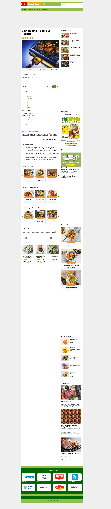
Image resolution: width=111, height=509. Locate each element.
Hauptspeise (54, 238)
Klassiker (42, 232)
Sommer (24, 7)
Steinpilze (72, 372)
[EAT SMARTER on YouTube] (57, 500)
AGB (40, 496)
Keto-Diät (52, 178)
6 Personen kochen (40, 235)
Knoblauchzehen (31, 96)
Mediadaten (36, 497)
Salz (28, 100)
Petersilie (34, 105)
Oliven (28, 117)
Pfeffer (28, 102)
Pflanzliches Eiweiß (40, 199)
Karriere (28, 496)
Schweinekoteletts (31, 92)
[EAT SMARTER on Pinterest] (48, 500)
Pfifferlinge (72, 347)
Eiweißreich (28, 199)
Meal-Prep (52, 220)
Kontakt (36, 496)
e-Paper (79, 140)
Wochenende (30, 238)
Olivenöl (29, 107)
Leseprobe (63, 140)
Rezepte (31, 7)
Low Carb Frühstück (29, 178)
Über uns (24, 496)
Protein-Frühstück (52, 199)
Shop (78, 7)
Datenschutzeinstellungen (57, 496)
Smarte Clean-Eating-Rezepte (71, 265)
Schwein (41, 238)
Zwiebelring (30, 98)
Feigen (71, 364)
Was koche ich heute (28, 220)
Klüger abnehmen (52, 7)
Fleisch (35, 238)
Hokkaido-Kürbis (74, 339)
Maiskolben (33, 94)
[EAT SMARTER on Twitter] (54, 500)
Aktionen (72, 7)
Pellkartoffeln (47, 238)
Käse (24, 232)
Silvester (32, 235)
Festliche (47, 235)
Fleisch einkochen (66, 401)
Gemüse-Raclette (73, 33)
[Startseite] (31, 4)
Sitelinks (32, 496)
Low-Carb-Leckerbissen (71, 244)
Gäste (24, 238)
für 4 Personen (54, 235)
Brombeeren (73, 355)
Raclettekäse (30, 124)
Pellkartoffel (30, 113)
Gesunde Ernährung (40, 7)
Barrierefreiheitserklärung (28, 497)
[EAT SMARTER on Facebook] (45, 500)
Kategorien (42, 497)
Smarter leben (63, 7)
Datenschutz (48, 496)
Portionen (54, 88)
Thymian (33, 115)
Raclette (28, 232)
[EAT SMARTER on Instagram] (51, 500)
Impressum (44, 496)
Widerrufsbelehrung (67, 496)
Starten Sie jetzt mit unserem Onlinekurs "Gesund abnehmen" (70, 168)
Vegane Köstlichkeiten (71, 287)
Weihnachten (25, 235)
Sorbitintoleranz (35, 232)
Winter (53, 232)
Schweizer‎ (48, 232)
